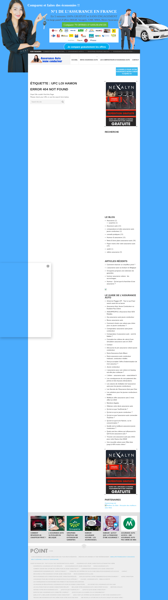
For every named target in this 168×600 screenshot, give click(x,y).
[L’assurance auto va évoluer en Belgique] (57, 523)
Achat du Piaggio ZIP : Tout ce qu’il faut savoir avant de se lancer (52, 563)
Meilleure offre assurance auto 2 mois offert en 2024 (90, 587)
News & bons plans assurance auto (119, 240)
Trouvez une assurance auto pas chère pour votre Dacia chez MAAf (55, 597)
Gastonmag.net (110, 503)
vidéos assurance (113, 252)
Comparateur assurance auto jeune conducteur (97, 568)
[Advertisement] (71, 72)
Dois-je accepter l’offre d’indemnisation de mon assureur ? (98, 576)
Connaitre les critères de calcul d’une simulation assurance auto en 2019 (94, 571)
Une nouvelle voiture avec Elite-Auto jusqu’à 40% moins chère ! (102, 597)
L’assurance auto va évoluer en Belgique (121, 268)
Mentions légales (113, 403)
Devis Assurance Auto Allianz (117, 353)
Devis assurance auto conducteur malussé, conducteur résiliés (54, 576)
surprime (112, 223)
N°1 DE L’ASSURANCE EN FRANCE (84, 11)
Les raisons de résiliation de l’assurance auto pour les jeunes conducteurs (59, 584)
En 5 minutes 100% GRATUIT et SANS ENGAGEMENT (84, 16)
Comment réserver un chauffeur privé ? (121, 264)
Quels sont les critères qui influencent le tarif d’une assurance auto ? (97, 595)
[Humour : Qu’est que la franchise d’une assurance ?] (111, 523)
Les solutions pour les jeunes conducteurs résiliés (51, 587)
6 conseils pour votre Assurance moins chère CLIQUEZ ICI (127, 72)
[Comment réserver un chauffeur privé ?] (39, 523)
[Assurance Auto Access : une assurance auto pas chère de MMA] (129, 523)
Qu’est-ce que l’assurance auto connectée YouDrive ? (51, 592)
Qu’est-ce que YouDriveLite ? (117, 409)
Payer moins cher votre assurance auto (121, 243)
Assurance (110, 220)
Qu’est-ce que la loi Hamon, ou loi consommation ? (88, 592)
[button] (48, 266)
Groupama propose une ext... (99, 51)
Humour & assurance (114, 237)
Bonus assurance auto (115, 320)
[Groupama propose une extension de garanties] (75, 523)
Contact (135, 60)
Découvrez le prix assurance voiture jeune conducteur (52, 574)
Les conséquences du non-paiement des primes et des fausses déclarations (58, 581)
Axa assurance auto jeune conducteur (120, 317)
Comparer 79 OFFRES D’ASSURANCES (85, 24)
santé (109, 249)
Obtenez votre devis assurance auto (120, 406)
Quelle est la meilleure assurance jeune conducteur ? (51, 595)
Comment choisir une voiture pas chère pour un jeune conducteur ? (56, 568)
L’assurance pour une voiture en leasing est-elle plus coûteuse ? (55, 579)
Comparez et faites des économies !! (54, 5)
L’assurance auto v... (76, 51)
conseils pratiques (113, 234)
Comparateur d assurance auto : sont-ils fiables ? (50, 571)
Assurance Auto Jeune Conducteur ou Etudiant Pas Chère (96, 563)
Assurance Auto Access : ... (124, 51)
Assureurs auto (112, 226)
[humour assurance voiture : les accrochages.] (93, 523)
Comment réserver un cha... (54, 51)
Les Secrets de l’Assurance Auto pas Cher (122, 389)
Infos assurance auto (89, 60)
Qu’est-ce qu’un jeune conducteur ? (120, 412)
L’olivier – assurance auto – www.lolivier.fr (122, 375)
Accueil (74, 60)
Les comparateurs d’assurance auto (115, 60)
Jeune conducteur (113, 367)
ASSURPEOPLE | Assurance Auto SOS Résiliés (47, 566)
